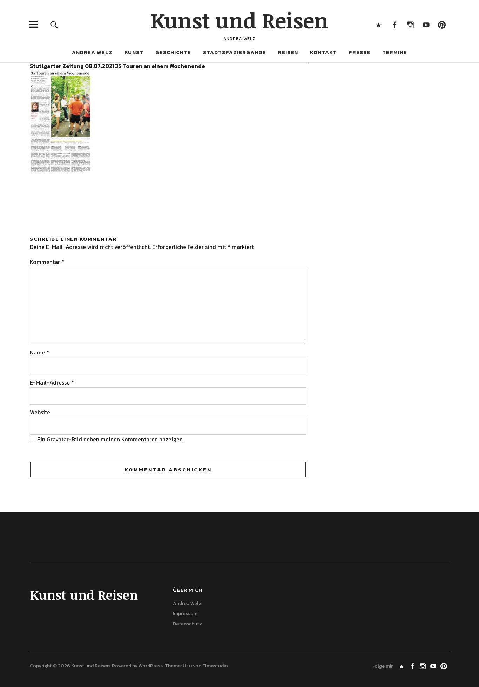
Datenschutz (187, 623)
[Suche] (54, 24)
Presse (359, 52)
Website (40, 412)
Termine (394, 52)
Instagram (410, 24)
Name (39, 352)
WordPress (151, 665)
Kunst (133, 52)
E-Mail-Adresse (52, 382)
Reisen (288, 52)
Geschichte (173, 52)
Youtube (426, 24)
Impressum (185, 613)
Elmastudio (215, 665)
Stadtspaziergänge (234, 52)
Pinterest (442, 24)
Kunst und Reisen (239, 20)
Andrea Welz (92, 52)
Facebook (395, 24)
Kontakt (323, 52)
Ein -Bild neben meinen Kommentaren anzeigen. (110, 439)
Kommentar (47, 262)
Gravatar (58, 439)
